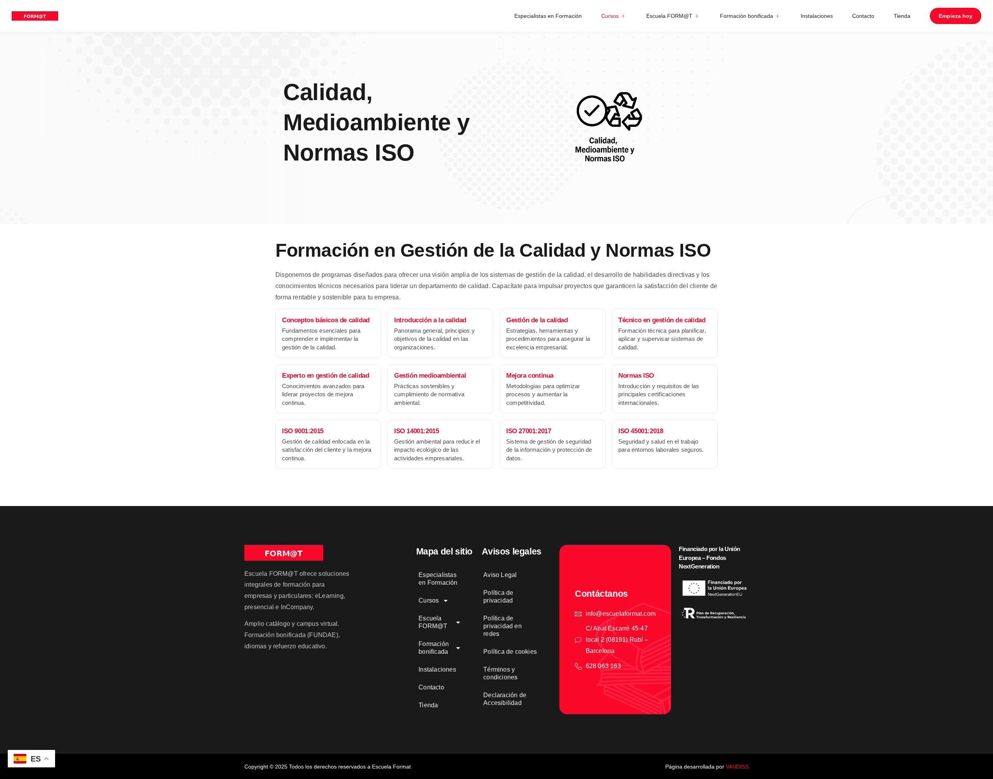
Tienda (902, 16)
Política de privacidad (498, 596)
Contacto (863, 16)
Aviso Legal (500, 575)
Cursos (610, 16)
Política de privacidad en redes (502, 626)
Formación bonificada (746, 16)
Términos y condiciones (500, 673)
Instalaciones (817, 16)
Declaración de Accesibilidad (504, 699)
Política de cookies (510, 651)
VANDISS (737, 766)
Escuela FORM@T (669, 16)
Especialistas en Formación (548, 16)
